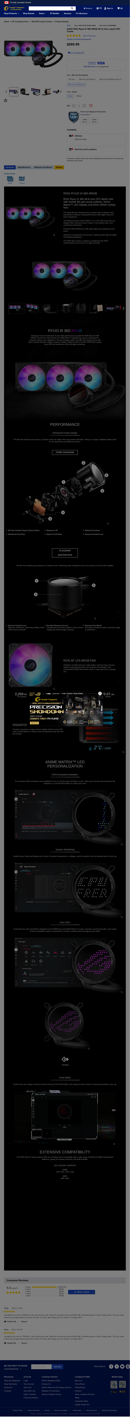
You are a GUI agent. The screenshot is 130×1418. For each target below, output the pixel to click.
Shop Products (11, 13)
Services (67, 13)
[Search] (72, 8)
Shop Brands (28, 13)
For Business (82, 13)
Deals (41, 13)
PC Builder (54, 13)
